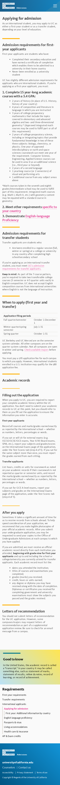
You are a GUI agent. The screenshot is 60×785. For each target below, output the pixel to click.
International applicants (14, 704)
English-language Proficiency (26, 218)
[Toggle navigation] (55, 6)
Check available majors (36, 349)
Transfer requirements (13, 699)
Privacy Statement (25, 772)
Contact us (24, 767)
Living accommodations (16, 727)
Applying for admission (16, 708)
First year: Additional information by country (28, 713)
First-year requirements (14, 694)
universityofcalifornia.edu (17, 762)
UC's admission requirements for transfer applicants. (23, 267)
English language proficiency (18, 717)
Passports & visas (13, 722)
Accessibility (7, 772)
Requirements (13, 689)
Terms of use (42, 772)
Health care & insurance (16, 731)
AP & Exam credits (11, 736)
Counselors (8, 767)
